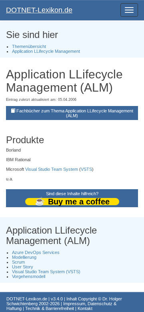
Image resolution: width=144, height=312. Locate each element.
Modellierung (24, 257)
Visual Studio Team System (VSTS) (46, 271)
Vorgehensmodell (28, 276)
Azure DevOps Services (36, 252)
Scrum (18, 262)
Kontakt (85, 308)
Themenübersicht (29, 46)
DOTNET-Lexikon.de (39, 10)
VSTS (86, 169)
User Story (22, 266)
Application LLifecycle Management (46, 51)
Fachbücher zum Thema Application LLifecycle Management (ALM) (74, 113)
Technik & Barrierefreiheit (49, 308)
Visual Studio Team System (51, 169)
